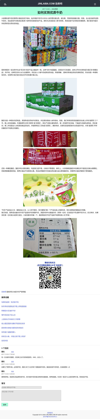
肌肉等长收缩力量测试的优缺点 (12, 328)
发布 (4, 405)
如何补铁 (4, 340)
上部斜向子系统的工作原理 (10, 319)
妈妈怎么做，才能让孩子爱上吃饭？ (13, 336)
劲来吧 (3, 292)
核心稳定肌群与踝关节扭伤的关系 (13, 323)
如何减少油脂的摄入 (8, 332)
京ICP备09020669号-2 (50, 417)
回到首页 (50, 413)
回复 (12, 352)
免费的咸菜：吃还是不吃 (10, 302)
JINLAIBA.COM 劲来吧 (50, 3)
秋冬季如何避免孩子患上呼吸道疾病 (13, 306)
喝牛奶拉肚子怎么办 (8, 315)
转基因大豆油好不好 (8, 311)
